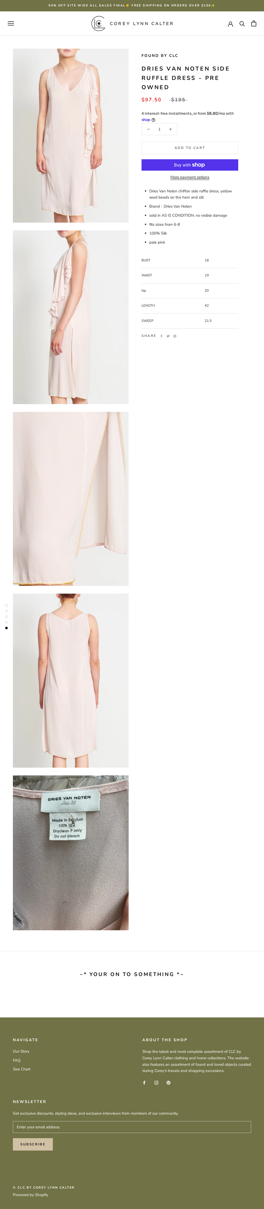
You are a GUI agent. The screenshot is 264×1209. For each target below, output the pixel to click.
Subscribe (32, 1144)
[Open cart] (253, 23)
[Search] (242, 23)
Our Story (21, 1051)
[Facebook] (161, 336)
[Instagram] (156, 1082)
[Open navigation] (11, 23)
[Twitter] (168, 336)
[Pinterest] (174, 336)
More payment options (189, 177)
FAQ (17, 1060)
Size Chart (21, 1069)
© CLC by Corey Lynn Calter (44, 1187)
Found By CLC (160, 55)
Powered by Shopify (30, 1194)
